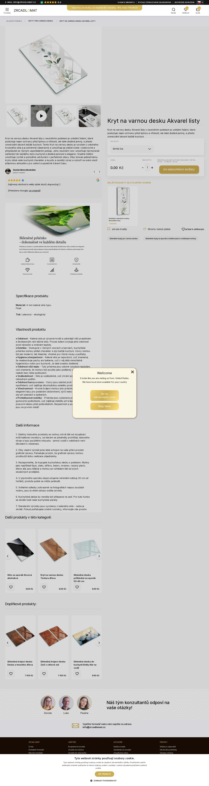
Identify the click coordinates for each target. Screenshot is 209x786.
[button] (104, 781)
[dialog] (104, 770)
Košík (198, 13)
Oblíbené (185, 13)
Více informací (108, 768)
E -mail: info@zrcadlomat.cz (20, 2)
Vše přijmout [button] (104, 774)
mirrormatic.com (104, 395)
